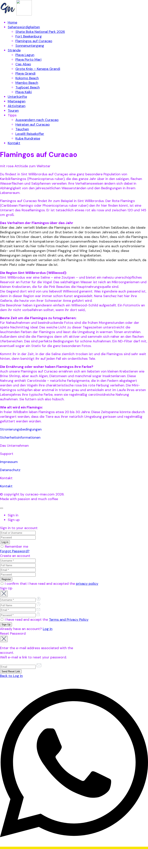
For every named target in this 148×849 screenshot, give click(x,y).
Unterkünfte (17, 96)
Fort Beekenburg (28, 36)
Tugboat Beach (27, 87)
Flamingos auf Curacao (33, 41)
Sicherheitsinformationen (20, 437)
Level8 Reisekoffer (29, 133)
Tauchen (22, 129)
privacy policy (87, 583)
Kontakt (14, 143)
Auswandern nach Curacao (37, 120)
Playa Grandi (25, 73)
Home (12, 22)
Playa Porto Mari (28, 59)
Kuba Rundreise (27, 138)
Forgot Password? (14, 551)
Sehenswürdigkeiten (24, 27)
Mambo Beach (26, 82)
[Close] (1, 508)
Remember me (16, 546)
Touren (13, 110)
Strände (14, 50)
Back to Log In (11, 675)
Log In (47, 629)
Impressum (9, 461)
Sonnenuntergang (29, 45)
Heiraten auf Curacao (32, 124)
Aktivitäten (16, 106)
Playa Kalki (23, 92)
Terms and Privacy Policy (68, 619)
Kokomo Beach (27, 78)
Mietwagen (16, 101)
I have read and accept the (46, 619)
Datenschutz (10, 470)
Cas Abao (23, 64)
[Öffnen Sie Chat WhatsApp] (74, 846)
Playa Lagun (24, 55)
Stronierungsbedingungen (21, 429)
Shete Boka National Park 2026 (40, 31)
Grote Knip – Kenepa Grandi (37, 68)
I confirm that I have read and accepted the (51, 583)
